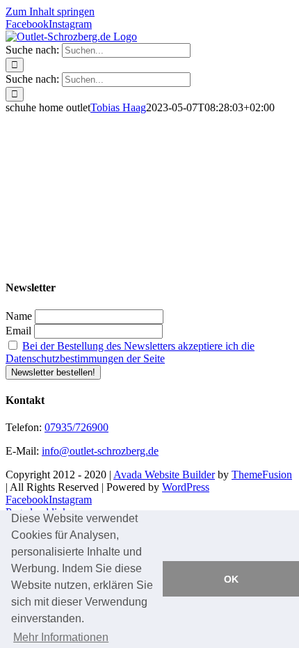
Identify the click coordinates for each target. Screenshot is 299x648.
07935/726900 (76, 427)
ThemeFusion (262, 474)
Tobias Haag (118, 107)
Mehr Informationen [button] (60, 637)
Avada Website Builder (164, 474)
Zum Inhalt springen (50, 11)
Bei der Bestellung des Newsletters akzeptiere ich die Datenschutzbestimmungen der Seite (130, 352)
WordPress (185, 487)
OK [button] (231, 579)
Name (19, 316)
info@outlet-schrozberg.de (100, 451)
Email (18, 331)
